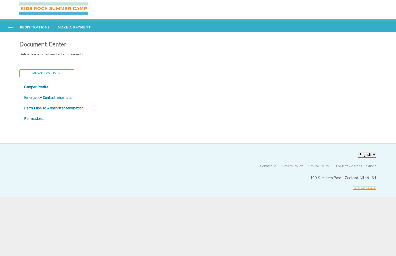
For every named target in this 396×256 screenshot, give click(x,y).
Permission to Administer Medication (53, 108)
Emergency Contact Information (49, 97)
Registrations (35, 27)
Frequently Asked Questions (355, 166)
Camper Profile (36, 87)
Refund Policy (318, 166)
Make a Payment (74, 27)
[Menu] (14, 27)
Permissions (34, 119)
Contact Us (268, 166)
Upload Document (47, 73)
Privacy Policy (292, 166)
